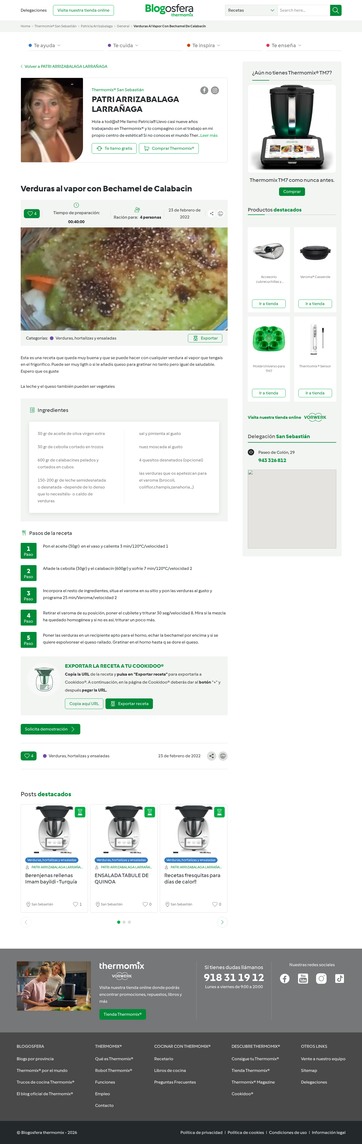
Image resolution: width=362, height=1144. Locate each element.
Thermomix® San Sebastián (55, 26)
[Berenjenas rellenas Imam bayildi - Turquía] (54, 835)
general (123, 26)
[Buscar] (336, 10)
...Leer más (208, 135)
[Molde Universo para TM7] (269, 339)
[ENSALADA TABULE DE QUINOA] (123, 835)
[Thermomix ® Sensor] (315, 339)
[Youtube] (303, 979)
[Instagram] (321, 979)
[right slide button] (222, 922)
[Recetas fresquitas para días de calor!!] (193, 835)
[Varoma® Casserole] (315, 249)
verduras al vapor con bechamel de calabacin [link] (170, 26)
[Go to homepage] (169, 10)
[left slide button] (26, 922)
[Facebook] (285, 979)
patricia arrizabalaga (97, 26)
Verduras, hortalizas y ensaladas (51, 860)
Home (25, 26)
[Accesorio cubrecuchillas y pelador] (269, 249)
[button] (251, 10)
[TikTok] (340, 979)
